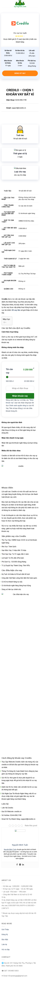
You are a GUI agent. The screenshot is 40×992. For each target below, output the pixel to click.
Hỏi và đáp (6, 950)
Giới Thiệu (5, 929)
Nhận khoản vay (20, 396)
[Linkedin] (23, 865)
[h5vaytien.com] (20, 4)
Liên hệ (4, 944)
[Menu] (3, 3)
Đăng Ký (5, 934)
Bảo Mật (5, 939)
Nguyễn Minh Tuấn (10, 849)
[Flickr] (20, 865)
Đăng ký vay (20, 73)
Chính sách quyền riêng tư (18, 405)
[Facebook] (17, 865)
